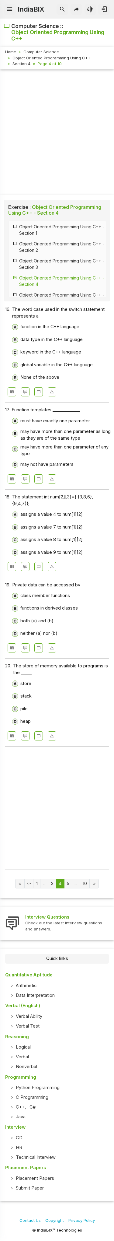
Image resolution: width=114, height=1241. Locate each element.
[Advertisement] (57, 133)
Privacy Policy (81, 1220)
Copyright (54, 1220)
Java (21, 1117)
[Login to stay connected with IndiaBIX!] (104, 9)
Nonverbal (26, 1066)
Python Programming (38, 1087)
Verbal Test (28, 1026)
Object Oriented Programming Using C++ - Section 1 (61, 230)
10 (85, 883)
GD (19, 1138)
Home (10, 51)
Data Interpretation (35, 995)
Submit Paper (30, 1188)
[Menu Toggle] (10, 9)
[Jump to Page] (29, 883)
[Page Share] (76, 9)
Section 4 (21, 63)
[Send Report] (52, 391)
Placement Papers (35, 1178)
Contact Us (30, 1220)
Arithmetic (26, 985)
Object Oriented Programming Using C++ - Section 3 (61, 264)
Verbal (22, 1057)
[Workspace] (38, 391)
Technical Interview (36, 1157)
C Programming (32, 1097)
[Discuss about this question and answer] (25, 391)
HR (19, 1147)
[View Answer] (12, 391)
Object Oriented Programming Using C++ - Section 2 (61, 247)
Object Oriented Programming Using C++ (51, 57)
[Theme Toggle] (90, 9)
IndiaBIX (31, 9)
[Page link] (20, 883)
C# (32, 1107)
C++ (20, 1107)
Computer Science (41, 51)
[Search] (62, 9)
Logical (23, 1047)
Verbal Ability (29, 1016)
